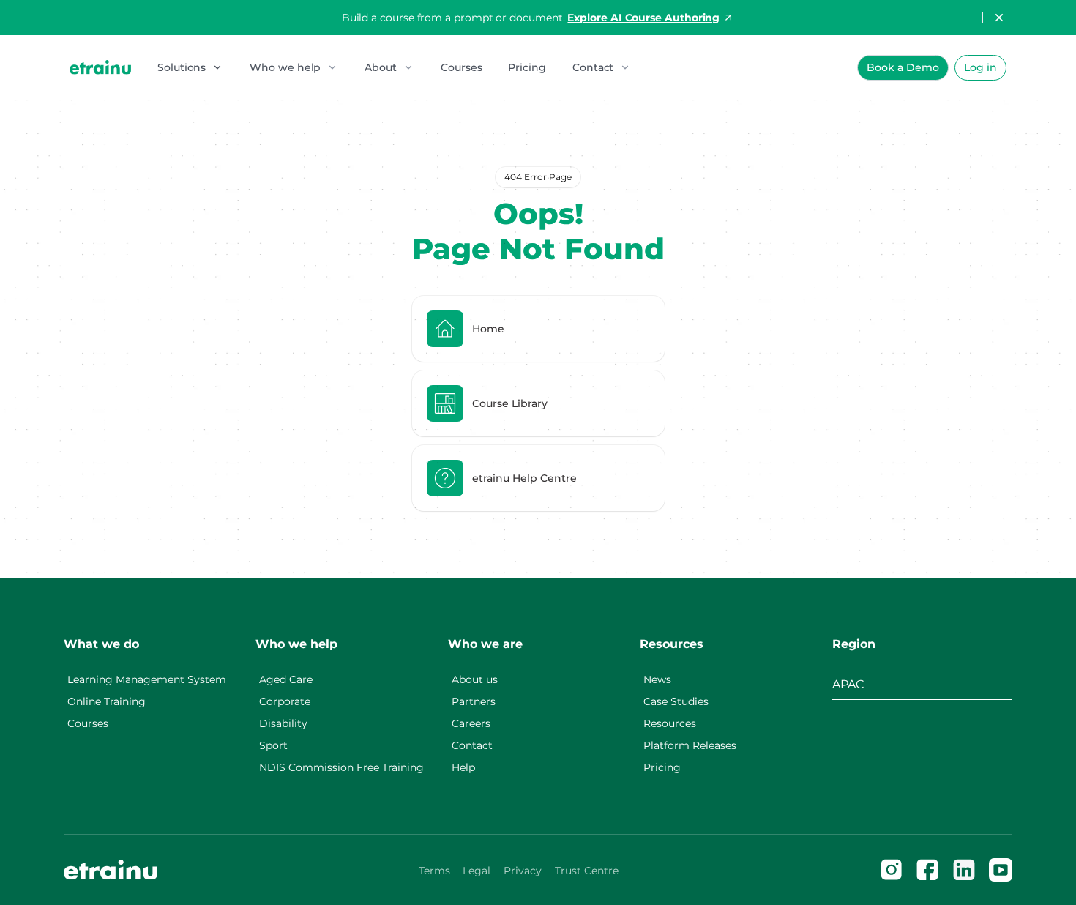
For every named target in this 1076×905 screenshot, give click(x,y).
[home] (100, 67)
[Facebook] (927, 870)
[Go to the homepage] (110, 870)
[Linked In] (964, 870)
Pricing (526, 67)
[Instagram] (891, 870)
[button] (190, 67)
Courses (461, 67)
